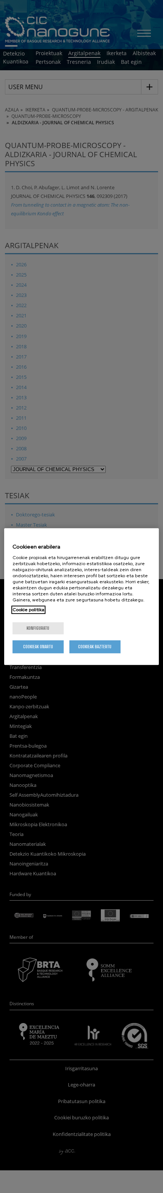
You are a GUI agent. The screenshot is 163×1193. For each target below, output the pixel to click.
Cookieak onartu (38, 646)
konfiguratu (38, 628)
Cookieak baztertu (94, 646)
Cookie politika (28, 610)
